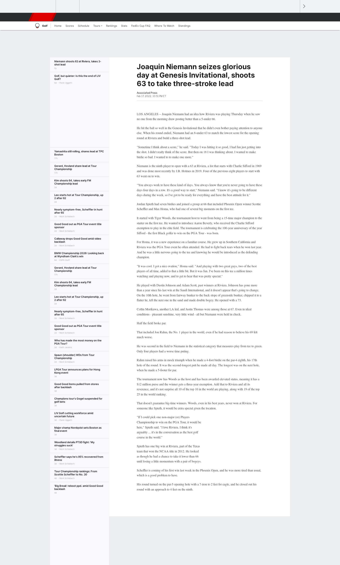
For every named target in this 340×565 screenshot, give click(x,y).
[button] (295, 17)
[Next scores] (304, 6)
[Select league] (44, 6)
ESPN (43, 17)
